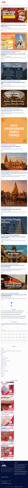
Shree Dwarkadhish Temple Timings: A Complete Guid (11, 146)
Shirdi (1, 369)
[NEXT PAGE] (16, 302)
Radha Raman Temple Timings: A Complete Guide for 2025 (11, 110)
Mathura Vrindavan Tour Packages (5, 52)
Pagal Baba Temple (16, 235)
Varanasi (2, 376)
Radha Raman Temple (16, 108)
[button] (16, 302)
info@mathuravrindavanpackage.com (6, 483)
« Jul (1, 342)
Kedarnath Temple (3, 359)
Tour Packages (13, 52)
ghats (2, 108)
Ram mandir (2, 366)
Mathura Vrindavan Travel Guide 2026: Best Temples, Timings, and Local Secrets (11, 312)
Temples (12, 171)
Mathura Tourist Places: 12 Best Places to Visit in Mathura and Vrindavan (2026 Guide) (20, 465)
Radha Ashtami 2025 (3, 363)
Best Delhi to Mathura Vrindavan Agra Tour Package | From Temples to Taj (11, 314)
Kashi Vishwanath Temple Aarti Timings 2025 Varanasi (11, 209)
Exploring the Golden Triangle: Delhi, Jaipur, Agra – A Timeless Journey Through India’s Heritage (13, 316)
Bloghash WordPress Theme (19, 486)
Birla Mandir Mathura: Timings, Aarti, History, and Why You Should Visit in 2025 (11, 51)
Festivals (8, 293)
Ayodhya (2, 349)
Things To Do (2, 373)
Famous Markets (3, 23)
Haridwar (2, 356)
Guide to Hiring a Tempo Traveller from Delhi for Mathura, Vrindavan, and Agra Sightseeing (20, 474)
